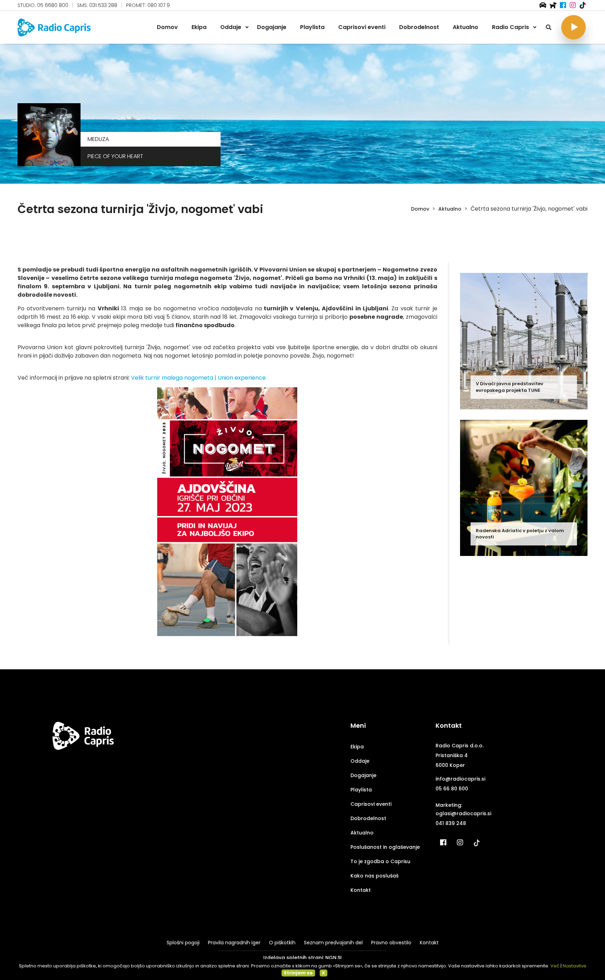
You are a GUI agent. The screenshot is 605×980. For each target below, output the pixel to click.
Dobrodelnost (368, 818)
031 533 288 (103, 5)
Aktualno (449, 208)
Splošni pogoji (183, 942)
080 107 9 (158, 5)
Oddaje (359, 760)
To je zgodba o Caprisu (380, 861)
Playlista (361, 789)
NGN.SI (333, 957)
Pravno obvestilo (391, 942)
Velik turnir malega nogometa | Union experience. (199, 378)
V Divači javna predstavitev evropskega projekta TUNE (509, 386)
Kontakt (360, 890)
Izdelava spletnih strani (293, 957)
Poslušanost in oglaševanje (385, 847)
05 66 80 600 (452, 788)
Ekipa (357, 746)
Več (554, 966)
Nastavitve (574, 966)
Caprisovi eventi (370, 804)
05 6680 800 (52, 5)
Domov (420, 208)
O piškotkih (282, 942)
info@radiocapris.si (460, 779)
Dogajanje (363, 775)
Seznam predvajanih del (333, 942)
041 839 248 (451, 823)
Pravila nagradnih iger (234, 942)
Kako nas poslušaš (374, 875)
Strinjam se (298, 973)
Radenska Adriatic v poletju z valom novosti (520, 533)
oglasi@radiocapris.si (463, 813)
